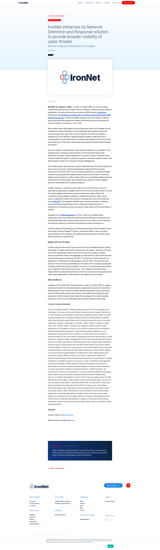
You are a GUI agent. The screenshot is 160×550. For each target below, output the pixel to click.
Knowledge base (84, 519)
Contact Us (109, 515)
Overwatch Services (60, 514)
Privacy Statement (53, 534)
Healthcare (33, 514)
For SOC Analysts (34, 503)
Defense (32, 519)
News (81, 505)
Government (33, 521)
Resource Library (110, 501)
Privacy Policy (89, 542)
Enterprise (32, 517)
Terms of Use (61, 534)
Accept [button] (110, 546)
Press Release (54, 20)
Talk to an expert (112, 485)
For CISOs (32, 505)
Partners (82, 503)
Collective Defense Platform (62, 501)
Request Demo (128, 2)
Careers (82, 510)
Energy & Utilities (34, 524)
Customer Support (87, 515)
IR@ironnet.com (67, 415)
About (81, 501)
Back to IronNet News (57, 16)
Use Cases (33, 501)
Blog (81, 508)
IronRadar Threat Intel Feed (62, 503)
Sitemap (67, 534)
